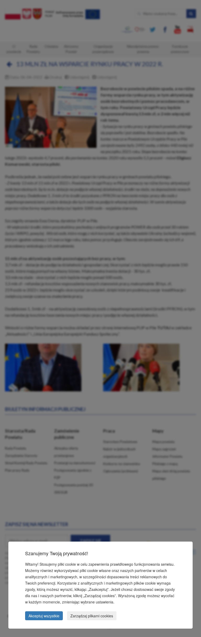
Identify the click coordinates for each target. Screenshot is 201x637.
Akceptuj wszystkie (44, 615)
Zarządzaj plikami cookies (91, 615)
